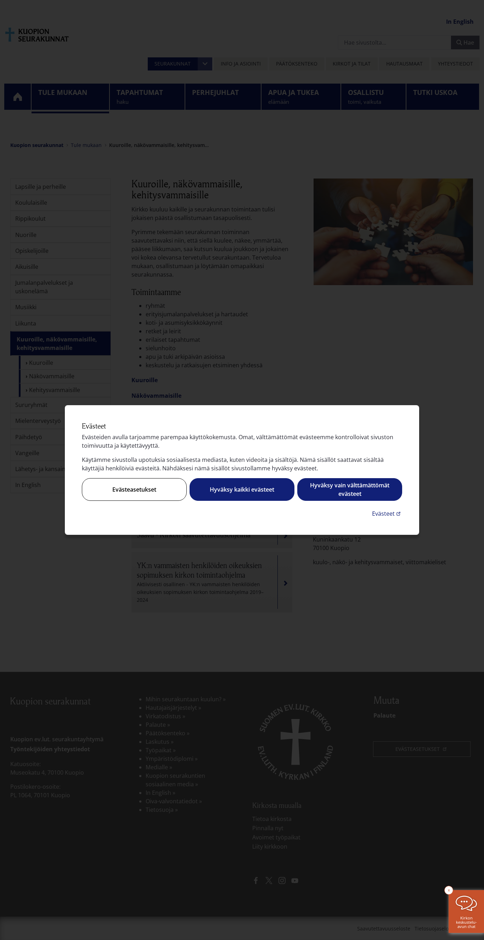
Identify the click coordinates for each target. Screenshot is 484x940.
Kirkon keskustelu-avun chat (466, 922)
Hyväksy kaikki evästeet (242, 489)
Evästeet (387, 513)
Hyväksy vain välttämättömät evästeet (349, 489)
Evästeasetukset (134, 489)
